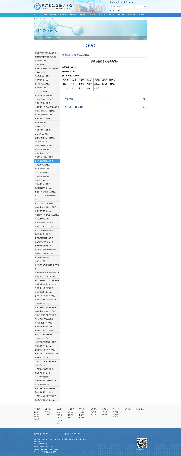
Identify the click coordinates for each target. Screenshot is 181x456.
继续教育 (73, 15)
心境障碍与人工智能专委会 (44, 226)
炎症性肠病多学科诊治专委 (44, 242)
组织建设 (53, 15)
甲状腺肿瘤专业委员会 (42, 165)
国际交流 (93, 412)
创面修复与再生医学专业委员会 (45, 361)
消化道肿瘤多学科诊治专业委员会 (46, 315)
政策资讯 (70, 412)
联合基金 (82, 15)
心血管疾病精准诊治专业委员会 (45, 207)
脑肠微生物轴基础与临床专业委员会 (47, 280)
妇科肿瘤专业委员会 (42, 257)
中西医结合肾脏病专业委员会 (45, 388)
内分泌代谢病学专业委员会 (44, 319)
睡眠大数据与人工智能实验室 (45, 203)
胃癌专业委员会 (40, 88)
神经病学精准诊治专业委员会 (45, 111)
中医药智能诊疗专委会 (42, 180)
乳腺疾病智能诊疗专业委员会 (45, 138)
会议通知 (59, 412)
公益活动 (104, 412)
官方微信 (114, 2)
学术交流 (63, 15)
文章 (112, 10)
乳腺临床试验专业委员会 (43, 188)
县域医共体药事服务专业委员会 (45, 299)
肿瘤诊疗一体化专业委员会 (44, 145)
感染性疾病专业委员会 (42, 84)
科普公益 (102, 15)
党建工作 (112, 15)
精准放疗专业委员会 (42, 80)
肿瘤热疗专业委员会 (42, 169)
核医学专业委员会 (41, 126)
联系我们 (142, 15)
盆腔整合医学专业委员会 (43, 130)
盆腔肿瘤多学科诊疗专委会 (44, 288)
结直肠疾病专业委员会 (42, 76)
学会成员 (68, 98)
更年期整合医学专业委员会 (44, 222)
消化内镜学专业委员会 (42, 184)
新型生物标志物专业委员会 (44, 161)
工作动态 (49, 38)
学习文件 (115, 416)
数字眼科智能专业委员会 (43, 326)
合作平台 (93, 414)
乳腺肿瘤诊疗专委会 (42, 303)
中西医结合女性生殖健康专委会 (45, 396)
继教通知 (70, 415)
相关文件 (36, 419)
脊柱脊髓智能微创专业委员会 (45, 330)
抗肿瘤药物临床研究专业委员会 (45, 307)
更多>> (145, 99)
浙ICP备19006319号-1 (46, 446)
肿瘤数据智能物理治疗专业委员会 (46, 68)
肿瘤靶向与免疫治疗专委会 (44, 253)
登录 (120, 2)
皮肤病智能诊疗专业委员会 (44, 99)
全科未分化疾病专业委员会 (44, 230)
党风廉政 (115, 414)
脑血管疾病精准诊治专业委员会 (45, 53)
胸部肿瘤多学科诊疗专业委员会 (45, 350)
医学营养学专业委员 (42, 357)
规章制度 (36, 416)
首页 (35, 15)
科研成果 (81, 418)
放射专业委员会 (40, 64)
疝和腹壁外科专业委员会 (43, 346)
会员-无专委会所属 (41, 134)
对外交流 (92, 15)
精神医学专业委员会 (42, 149)
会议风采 (68, 107)
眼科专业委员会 (40, 122)
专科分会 (40, 38)
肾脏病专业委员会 (41, 142)
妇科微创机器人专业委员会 (44, 323)
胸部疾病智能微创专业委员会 (45, 392)
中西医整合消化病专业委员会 (45, 369)
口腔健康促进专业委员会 (43, 292)
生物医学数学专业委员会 (43, 95)
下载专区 (59, 423)
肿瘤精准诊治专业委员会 (43, 115)
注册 (125, 2)
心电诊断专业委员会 (42, 377)
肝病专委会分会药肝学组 (43, 246)
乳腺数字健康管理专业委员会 (45, 400)
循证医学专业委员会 (42, 172)
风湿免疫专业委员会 (42, 91)
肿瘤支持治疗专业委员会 (43, 211)
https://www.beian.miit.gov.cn (49, 449)
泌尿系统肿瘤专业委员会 (43, 103)
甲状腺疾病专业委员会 (42, 153)
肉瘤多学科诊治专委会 (42, 373)
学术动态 (59, 415)
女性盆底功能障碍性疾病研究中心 (46, 57)
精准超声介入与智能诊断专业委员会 (47, 215)
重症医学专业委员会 (42, 176)
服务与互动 (132, 15)
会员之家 (121, 15)
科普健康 (104, 414)
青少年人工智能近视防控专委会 (45, 249)
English (131, 2)
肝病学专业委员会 (41, 72)
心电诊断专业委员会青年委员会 (45, 380)
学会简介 (36, 412)
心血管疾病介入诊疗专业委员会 (45, 311)
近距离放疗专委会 (41, 365)
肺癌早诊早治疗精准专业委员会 (45, 296)
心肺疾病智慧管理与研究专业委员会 (47, 272)
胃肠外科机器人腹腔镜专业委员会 (46, 353)
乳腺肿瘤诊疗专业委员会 (43, 234)
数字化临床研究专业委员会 (44, 238)
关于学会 (44, 15)
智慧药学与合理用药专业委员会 (45, 192)
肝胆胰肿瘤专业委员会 (42, 338)
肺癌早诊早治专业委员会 (43, 334)
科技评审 (81, 415)
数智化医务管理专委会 (42, 384)
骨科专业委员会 (40, 61)
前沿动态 (59, 418)
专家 (119, 10)
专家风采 (58, 38)
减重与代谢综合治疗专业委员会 (45, 276)
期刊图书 (59, 420)
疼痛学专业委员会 (41, 261)
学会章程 (36, 414)
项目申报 (79, 107)
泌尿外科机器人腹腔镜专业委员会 (46, 284)
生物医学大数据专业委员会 (44, 157)
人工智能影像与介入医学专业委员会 (47, 107)
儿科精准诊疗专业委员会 (43, 118)
